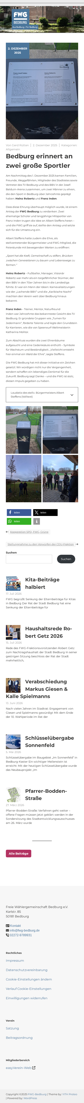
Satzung (12, 1028)
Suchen (11, 552)
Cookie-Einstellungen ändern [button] (29, 979)
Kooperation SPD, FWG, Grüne (29, 531)
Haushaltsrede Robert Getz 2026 (48, 632)
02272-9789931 (21, 935)
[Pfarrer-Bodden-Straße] (13, 794)
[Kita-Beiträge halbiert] (13, 583)
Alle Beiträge (18, 853)
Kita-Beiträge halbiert (42, 583)
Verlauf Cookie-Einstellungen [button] (28, 989)
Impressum (15, 960)
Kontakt (15, 925)
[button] (19, 512)
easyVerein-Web (18, 1068)
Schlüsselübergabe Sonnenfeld (49, 741)
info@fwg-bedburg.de (25, 930)
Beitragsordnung (19, 1038)
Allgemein (13, 149)
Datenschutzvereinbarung (26, 970)
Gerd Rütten (20, 145)
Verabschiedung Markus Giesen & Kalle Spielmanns (37, 689)
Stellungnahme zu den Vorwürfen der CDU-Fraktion (41, 544)
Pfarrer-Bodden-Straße (46, 794)
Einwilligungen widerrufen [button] (26, 998)
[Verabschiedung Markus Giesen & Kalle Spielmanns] (13, 685)
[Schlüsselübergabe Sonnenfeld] (13, 741)
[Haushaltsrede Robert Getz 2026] (13, 632)
